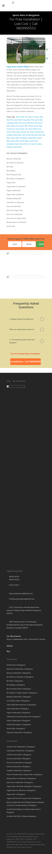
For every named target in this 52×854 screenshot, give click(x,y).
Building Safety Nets (14, 198)
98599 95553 (14, 577)
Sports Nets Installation (19, 138)
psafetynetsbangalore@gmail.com (21, 599)
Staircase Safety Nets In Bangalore (19, 732)
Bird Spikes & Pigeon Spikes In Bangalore (22, 693)
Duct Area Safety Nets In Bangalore (19, 762)
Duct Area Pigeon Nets (15, 210)
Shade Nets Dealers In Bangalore (19, 724)
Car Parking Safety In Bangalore (18, 701)
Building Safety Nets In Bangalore (19, 697)
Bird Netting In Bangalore (16, 685)
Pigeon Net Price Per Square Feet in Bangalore (24, 798)
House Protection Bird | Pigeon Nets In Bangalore (24, 774)
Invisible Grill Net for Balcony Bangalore (21, 816)
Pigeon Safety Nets (14, 190)
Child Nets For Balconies (15, 202)
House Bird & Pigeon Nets (16, 218)
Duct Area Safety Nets (14, 214)
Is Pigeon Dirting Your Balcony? (21, 319)
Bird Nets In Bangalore (15, 681)
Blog (8, 651)
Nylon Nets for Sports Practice (31, 144)
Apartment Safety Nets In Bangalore (20, 669)
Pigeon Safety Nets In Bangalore (18, 713)
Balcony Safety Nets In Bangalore (19, 673)
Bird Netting (11, 171)
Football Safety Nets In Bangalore (19, 770)
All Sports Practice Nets (35, 132)
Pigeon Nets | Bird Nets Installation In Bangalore (24, 786)
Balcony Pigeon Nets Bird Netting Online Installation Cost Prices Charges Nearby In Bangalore (25, 803)
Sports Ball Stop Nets (30, 135)
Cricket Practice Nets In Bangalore (19, 755)
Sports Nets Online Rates (20, 141)
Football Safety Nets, (14, 135)
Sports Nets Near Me (29, 123)
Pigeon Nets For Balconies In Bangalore (21, 790)
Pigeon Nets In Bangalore (16, 794)
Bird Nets (10, 167)
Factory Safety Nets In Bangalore (18, 766)
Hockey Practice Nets (14, 147)
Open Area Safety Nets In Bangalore (20, 782)
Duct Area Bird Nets (14, 206)
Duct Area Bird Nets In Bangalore (19, 758)
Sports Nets (11, 226)
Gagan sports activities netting (18, 67)
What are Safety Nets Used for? (21, 329)
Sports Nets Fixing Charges (16, 132)
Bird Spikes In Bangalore (16, 178)
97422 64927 (14, 585)
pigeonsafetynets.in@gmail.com (21, 593)
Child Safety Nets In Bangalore (18, 709)
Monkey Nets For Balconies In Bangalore (21, 778)
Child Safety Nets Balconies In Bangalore (21, 705)
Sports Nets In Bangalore (16, 728)
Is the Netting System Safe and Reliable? (22, 341)
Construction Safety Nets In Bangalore (20, 751)
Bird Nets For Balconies (15, 163)
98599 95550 (14, 580)
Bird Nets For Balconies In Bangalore (20, 677)
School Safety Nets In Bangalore (18, 720)
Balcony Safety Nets (14, 159)
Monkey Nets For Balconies (16, 222)
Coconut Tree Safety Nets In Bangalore (21, 747)
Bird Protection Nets (14, 175)
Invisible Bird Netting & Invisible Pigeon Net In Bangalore (24, 810)
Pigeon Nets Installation (15, 194)
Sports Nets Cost (22, 129)
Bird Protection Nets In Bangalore (19, 689)
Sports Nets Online (26, 126)
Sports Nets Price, (35, 129)
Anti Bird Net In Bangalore (16, 665)
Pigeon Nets (11, 182)
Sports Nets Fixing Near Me (24, 120)
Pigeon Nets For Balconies (16, 186)
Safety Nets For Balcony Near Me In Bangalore (24, 716)
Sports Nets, (20, 117)
